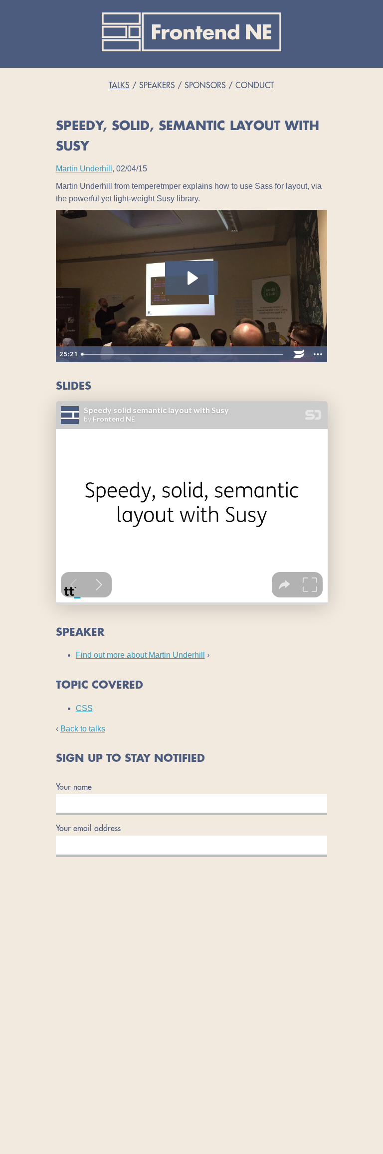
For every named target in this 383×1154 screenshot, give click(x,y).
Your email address (88, 829)
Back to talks (82, 728)
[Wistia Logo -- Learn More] (298, 354)
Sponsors (205, 86)
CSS (84, 708)
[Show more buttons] (317, 354)
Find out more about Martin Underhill (140, 655)
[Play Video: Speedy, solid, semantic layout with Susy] (191, 278)
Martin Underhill (84, 168)
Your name (74, 788)
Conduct (254, 86)
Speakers (157, 86)
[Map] (191, 1026)
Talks (119, 86)
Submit (191, 861)
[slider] (183, 354)
